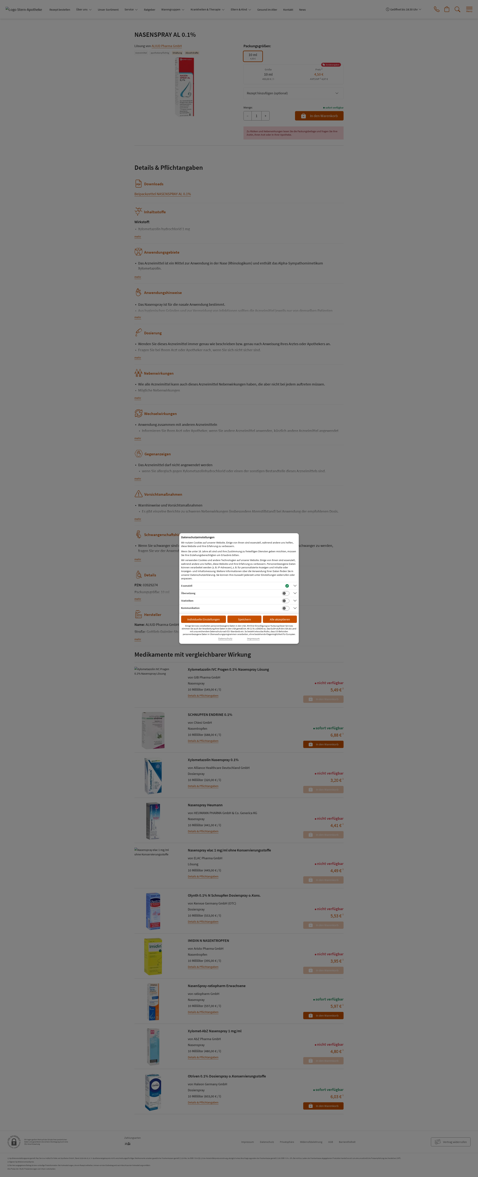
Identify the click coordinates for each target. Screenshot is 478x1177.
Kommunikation (190, 608)
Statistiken (187, 600)
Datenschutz (225, 638)
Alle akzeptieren (280, 619)
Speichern (244, 619)
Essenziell (186, 585)
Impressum (253, 638)
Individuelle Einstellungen (203, 619)
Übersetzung (188, 593)
